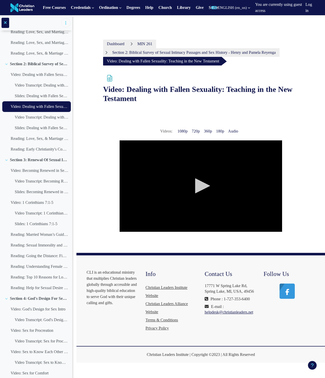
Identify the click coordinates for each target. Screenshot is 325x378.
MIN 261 (144, 44)
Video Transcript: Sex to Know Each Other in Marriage (41, 362)
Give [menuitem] (200, 7)
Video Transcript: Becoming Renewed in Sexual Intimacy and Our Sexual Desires (41, 181)
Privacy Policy (157, 328)
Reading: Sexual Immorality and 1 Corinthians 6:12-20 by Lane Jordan (39, 245)
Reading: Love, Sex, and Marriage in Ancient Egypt (39, 42)
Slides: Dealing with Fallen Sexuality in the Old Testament (41, 96)
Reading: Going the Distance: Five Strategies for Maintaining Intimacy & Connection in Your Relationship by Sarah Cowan (39, 256)
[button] (230, 7)
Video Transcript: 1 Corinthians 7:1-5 (41, 213)
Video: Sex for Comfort (29, 373)
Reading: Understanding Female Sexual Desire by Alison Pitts (39, 266)
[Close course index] (5, 23)
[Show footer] (312, 365)
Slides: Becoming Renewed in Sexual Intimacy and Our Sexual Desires (41, 192)
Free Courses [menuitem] (54, 7)
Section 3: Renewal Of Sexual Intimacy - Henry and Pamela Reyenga (39, 160)
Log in (308, 7)
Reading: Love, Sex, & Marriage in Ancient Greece (39, 53)
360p (208, 131)
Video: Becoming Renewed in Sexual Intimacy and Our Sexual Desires (39, 170)
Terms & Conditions (161, 320)
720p (196, 131)
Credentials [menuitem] (81, 7)
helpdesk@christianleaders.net (229, 312)
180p (220, 131)
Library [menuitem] (184, 7)
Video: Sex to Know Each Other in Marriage (39, 352)
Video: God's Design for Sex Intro (38, 309)
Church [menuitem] (165, 7)
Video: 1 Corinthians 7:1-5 (32, 202)
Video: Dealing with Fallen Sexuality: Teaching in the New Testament (39, 106)
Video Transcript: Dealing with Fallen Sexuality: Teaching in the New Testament (41, 117)
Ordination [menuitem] (108, 7)
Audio (233, 131)
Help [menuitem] (149, 7)
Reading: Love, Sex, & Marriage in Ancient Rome (39, 138)
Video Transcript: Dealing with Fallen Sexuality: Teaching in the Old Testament (41, 85)
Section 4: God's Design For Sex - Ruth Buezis (39, 298)
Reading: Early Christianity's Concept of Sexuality (39, 149)
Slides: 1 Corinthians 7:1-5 (36, 224)
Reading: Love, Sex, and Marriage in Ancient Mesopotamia (39, 32)
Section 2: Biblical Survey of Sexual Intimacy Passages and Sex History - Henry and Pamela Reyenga (39, 64)
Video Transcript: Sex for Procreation (41, 341)
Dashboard (115, 44)
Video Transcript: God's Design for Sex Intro (41, 320)
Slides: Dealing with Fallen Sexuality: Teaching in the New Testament (41, 128)
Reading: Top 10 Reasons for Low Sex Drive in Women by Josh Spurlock (39, 277)
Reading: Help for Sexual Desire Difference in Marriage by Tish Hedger (39, 288)
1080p (182, 131)
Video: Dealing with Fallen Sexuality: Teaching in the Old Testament (39, 74)
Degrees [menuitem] (133, 7)
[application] (201, 186)
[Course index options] (65, 22)
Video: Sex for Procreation (32, 330)
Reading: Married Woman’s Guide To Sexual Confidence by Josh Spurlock (39, 234)
